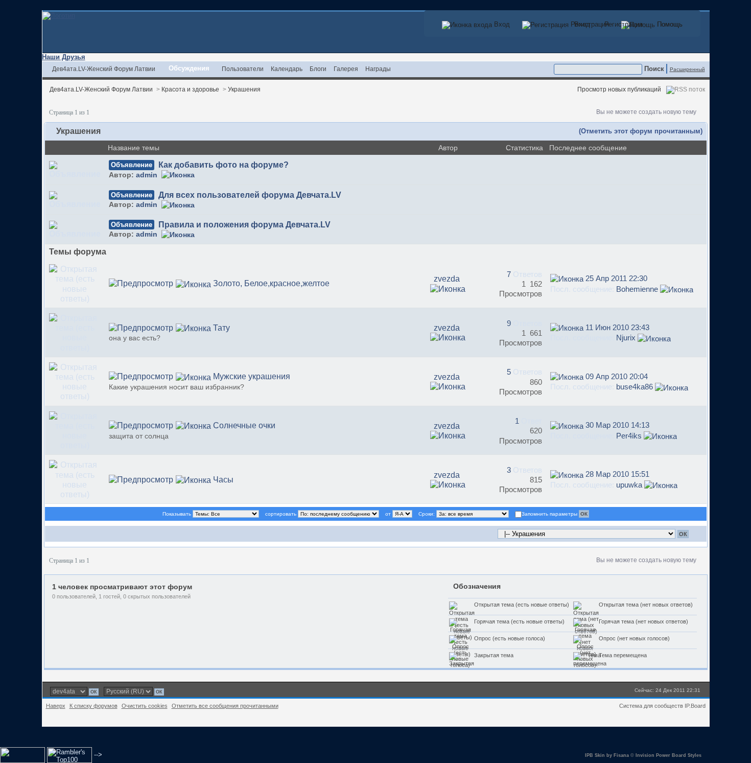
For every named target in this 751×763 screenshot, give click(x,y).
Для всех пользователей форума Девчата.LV (249, 195)
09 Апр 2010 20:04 (616, 376)
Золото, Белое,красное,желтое (271, 283)
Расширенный (687, 69)
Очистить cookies (145, 706)
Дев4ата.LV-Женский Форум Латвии (103, 68)
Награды (378, 68)
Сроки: (426, 514)
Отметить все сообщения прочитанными (225, 706)
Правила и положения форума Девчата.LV (244, 224)
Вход (581, 24)
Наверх (55, 706)
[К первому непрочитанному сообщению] (193, 283)
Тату (221, 327)
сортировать (280, 514)
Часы (223, 479)
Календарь (286, 68)
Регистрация (622, 24)
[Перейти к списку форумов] (58, 15)
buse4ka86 (634, 386)
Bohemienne (637, 289)
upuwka (629, 484)
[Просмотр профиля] (178, 175)
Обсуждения (189, 68)
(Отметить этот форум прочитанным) (640, 131)
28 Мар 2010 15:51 (617, 474)
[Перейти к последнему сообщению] (566, 278)
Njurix (626, 337)
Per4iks (629, 435)
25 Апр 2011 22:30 (616, 278)
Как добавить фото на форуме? (223, 164)
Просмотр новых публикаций (619, 89)
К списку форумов (93, 706)
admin (146, 175)
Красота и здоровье (190, 89)
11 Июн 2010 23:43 (617, 327)
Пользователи (243, 68)
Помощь (669, 24)
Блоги (318, 68)
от (388, 514)
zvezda (447, 278)
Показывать (176, 514)
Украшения (244, 89)
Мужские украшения (251, 376)
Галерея (346, 68)
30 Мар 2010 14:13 (617, 425)
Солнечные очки (244, 425)
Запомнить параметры (549, 514)
